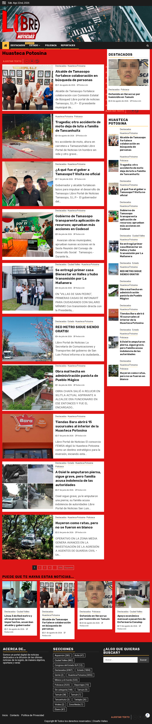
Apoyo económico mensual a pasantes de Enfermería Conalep (126, 97)
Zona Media (76, 704)
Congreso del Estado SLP (69, 665)
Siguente (68, 567)
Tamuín (60, 694)
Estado (33, 45)
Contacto (14, 715)
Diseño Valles (100, 721)
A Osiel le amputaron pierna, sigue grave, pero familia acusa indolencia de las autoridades (78, 478)
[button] (26, 61)
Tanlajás (80, 699)
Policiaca (51, 45)
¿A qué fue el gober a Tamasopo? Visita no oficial (77, 172)
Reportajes (68, 45)
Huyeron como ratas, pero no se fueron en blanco (76, 525)
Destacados (18, 45)
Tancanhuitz (62, 699)
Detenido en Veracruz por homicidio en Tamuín (95, 617)
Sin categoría (64, 690)
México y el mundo (66, 680)
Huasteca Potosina (76, 66)
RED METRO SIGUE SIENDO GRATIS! (131, 273)
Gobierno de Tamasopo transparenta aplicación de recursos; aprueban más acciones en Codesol (77, 222)
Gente (59, 675)
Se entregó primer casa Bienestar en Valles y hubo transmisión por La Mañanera (76, 276)
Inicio (5, 715)
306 (60, 567)
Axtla (79, 655)
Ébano (60, 709)
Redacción (83, 85)
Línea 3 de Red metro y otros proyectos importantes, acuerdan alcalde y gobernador (18, 620)
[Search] (147, 45)
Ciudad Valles (74, 264)
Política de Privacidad (32, 715)
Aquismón (62, 655)
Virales (59, 704)
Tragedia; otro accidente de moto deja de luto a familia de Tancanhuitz (78, 126)
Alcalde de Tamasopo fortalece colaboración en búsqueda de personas (76, 75)
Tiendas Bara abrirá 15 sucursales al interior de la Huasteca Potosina (77, 426)
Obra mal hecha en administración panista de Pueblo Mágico (76, 375)
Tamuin (82, 690)
